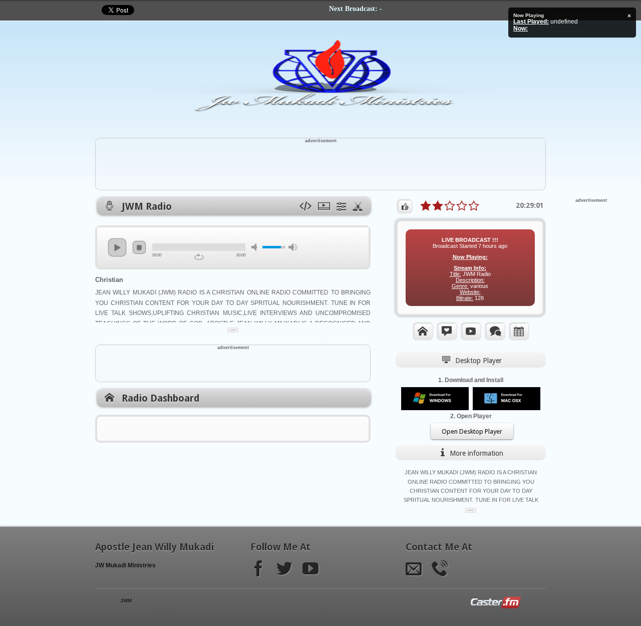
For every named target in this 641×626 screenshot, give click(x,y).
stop (139, 247)
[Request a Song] (447, 331)
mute (255, 247)
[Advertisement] (320, 165)
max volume (292, 247)
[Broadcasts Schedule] (519, 331)
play (117, 247)
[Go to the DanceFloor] (359, 207)
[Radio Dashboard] (423, 331)
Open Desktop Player (472, 431)
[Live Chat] (495, 331)
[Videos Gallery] (471, 331)
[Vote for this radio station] (405, 206)
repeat (199, 256)
